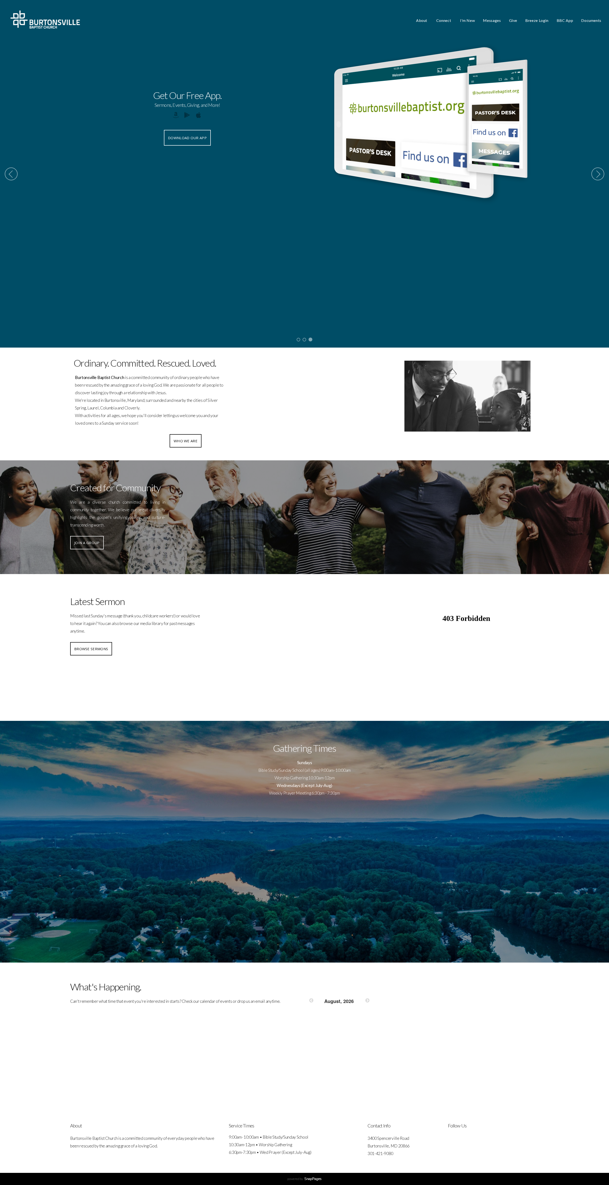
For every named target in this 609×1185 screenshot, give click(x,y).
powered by (304, 1179)
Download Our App (187, 137)
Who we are (185, 440)
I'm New (467, 20)
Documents (591, 20)
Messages (492, 20)
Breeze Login (537, 20)
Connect (444, 20)
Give (513, 20)
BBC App (565, 20)
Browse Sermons (91, 648)
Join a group (87, 542)
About (422, 20)
